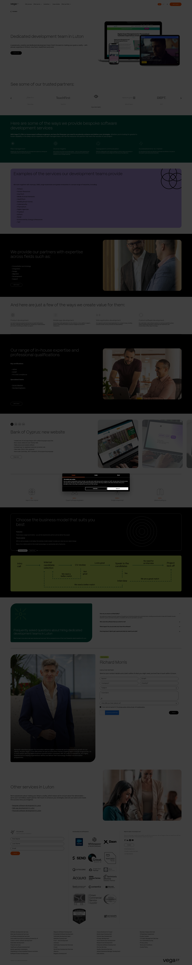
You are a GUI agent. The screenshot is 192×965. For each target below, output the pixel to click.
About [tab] (118, 475)
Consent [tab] (73, 475)
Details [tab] (96, 475)
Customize (95, 488)
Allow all (117, 488)
